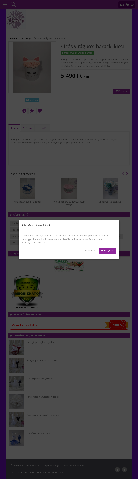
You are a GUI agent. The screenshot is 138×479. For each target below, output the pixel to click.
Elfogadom (108, 250)
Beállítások (90, 250)
